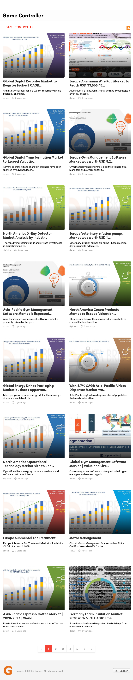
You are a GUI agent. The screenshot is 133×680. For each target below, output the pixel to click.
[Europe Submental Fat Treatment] (34, 526)
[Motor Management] (100, 526)
